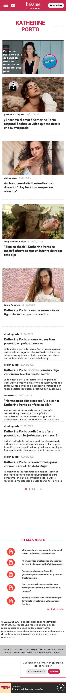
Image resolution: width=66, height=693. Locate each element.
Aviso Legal (32, 649)
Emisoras (19, 649)
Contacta (7, 649)
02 (33, 489)
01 (25, 489)
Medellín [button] (16, 686)
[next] (41, 489)
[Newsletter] (13, 5)
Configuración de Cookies (47, 652)
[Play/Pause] (60, 687)
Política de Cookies (23, 652)
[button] (6, 5)
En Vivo (57, 5)
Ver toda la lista (55, 609)
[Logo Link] (33, 5)
